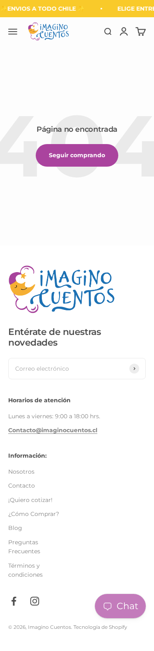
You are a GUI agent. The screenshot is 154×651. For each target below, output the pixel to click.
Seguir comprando (77, 155)
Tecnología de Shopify (100, 627)
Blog (15, 528)
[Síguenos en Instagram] (34, 601)
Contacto (21, 485)
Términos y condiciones (25, 570)
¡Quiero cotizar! (30, 500)
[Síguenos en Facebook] (13, 601)
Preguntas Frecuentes (24, 547)
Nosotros (21, 471)
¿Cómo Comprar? (33, 514)
